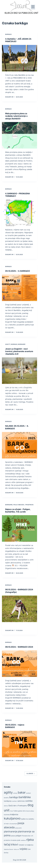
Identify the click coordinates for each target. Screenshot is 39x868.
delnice (6, 805)
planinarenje (10, 831)
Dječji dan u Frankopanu (17, 806)
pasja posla (18, 828)
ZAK (29, 849)
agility (8, 792)
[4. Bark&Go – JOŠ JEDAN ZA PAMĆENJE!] (19, 58)
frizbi (11, 811)
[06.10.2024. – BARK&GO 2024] (19, 663)
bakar (22, 792)
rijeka (30, 839)
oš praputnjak (13, 823)
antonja (15, 793)
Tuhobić (21, 845)
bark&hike (25, 797)
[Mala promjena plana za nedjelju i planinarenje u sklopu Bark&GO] (19, 135)
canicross (21, 801)
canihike (28, 801)
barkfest (14, 801)
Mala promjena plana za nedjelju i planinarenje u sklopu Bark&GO (16, 116)
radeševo (23, 840)
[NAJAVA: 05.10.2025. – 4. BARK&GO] (19, 445)
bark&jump (8, 801)
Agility (7, 344)
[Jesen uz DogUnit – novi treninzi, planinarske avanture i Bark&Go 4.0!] (19, 370)
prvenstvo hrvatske (10, 840)
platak (13, 836)
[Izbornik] (33, 7)
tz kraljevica (29, 845)
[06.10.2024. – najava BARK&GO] (19, 744)
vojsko (23, 848)
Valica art (16, 849)
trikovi (14, 844)
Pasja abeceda (18, 504)
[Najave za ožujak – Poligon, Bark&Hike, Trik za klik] (19, 528)
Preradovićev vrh (27, 836)
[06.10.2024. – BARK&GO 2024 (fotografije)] (19, 609)
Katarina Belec (30, 811)
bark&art (28, 793)
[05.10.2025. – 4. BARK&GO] (19, 288)
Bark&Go (8, 34)
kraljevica (14, 814)
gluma (20, 811)
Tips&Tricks (29, 504)
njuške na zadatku (27, 819)
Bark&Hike (21, 344)
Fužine (16, 811)
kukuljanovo (12, 818)
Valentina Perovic (8, 849)
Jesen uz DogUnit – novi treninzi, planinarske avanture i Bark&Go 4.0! (19, 351)
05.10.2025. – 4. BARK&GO (17, 271)
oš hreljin (6, 823)
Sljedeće (30, 773)
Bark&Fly (6, 797)
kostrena (7, 814)
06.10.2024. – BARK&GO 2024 (19, 647)
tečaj (7, 844)
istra (24, 811)
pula (18, 840)
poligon (18, 836)
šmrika (6, 852)
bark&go (13, 797)
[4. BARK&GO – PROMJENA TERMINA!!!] (19, 213)
